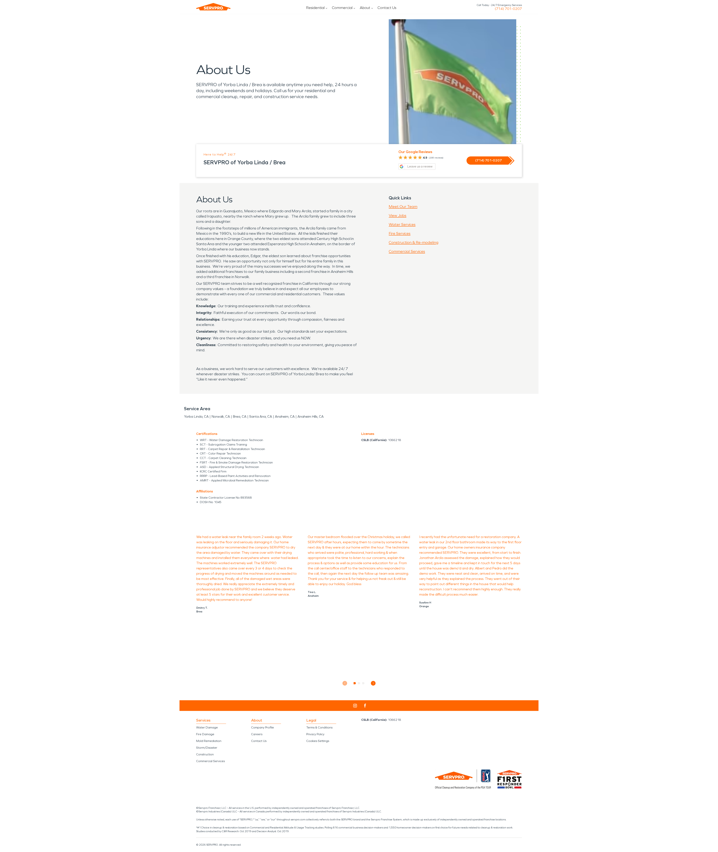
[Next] (373, 683)
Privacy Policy (315, 734)
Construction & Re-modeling (413, 242)
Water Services (402, 224)
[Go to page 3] (363, 683)
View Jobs (397, 215)
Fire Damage (205, 734)
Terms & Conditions (319, 727)
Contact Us (387, 7)
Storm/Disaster (206, 747)
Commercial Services (407, 251)
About (365, 8)
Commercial (342, 8)
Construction (205, 754)
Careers (256, 734)
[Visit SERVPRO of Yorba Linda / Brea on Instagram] (355, 706)
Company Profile (262, 727)
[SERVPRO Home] (213, 6)
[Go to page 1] (355, 683)
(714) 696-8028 (508, 9)
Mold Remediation (208, 741)
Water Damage (207, 727)
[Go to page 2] (359, 683)
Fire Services (399, 233)
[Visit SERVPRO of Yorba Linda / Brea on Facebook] (365, 706)
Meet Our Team (403, 206)
